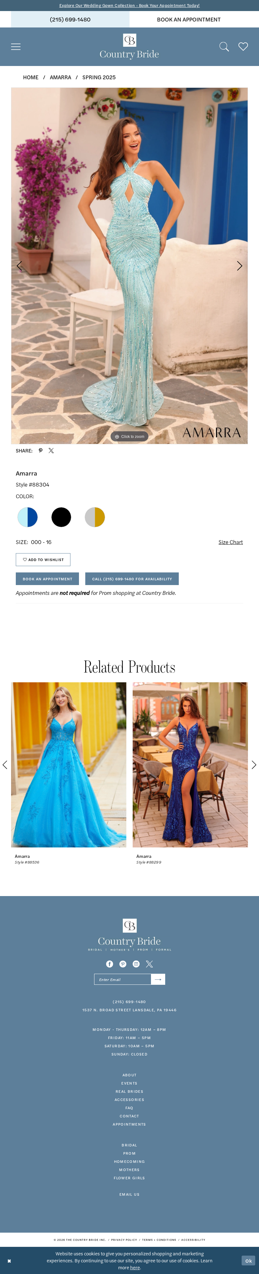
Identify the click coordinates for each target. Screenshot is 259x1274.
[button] (15, 47)
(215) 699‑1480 (70, 19)
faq (129, 1107)
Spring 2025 (99, 77)
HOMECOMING (129, 1161)
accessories (129, 1099)
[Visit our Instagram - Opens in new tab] (136, 963)
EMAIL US (129, 1194)
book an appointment (189, 19)
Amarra (60, 77)
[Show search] (224, 47)
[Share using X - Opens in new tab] (51, 450)
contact (129, 1116)
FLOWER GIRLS (129, 1178)
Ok (248, 1260)
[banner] (129, 46)
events (129, 1083)
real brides (129, 1091)
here (135, 1267)
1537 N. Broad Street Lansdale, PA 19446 (129, 1010)
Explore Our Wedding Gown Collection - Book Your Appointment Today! (129, 5)
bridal (129, 1145)
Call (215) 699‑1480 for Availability (132, 579)
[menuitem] (70, 19)
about (130, 1075)
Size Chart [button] (231, 542)
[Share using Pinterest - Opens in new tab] (40, 450)
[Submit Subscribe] (158, 979)
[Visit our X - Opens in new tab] (149, 963)
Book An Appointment (47, 579)
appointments (129, 1124)
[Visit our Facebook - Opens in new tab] (109, 963)
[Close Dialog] (9, 1260)
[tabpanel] (129, 266)
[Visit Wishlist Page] (243, 47)
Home (31, 77)
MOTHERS (129, 1169)
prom (129, 1153)
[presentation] (68, 764)
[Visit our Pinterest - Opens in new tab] (122, 963)
